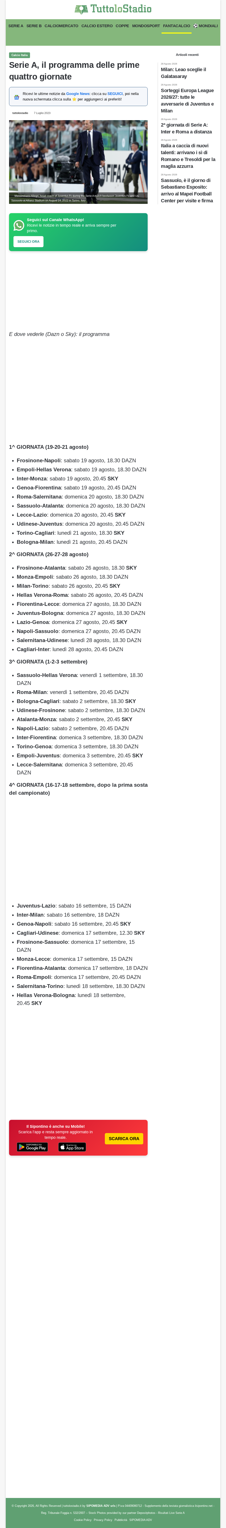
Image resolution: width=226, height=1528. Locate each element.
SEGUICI (115, 94)
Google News (77, 94)
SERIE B (34, 26)
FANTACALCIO (176, 26)
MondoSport (146, 26)
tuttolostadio (20, 113)
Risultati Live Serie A (171, 1513)
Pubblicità (121, 1520)
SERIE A (15, 26)
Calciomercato (61, 26)
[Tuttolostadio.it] (113, 9)
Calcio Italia (19, 55)
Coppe (122, 26)
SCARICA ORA (124, 1138)
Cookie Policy (83, 1520)
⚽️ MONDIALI (205, 26)
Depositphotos (146, 1513)
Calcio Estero (97, 26)
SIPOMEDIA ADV (140, 1520)
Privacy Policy (103, 1520)
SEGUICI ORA (28, 241)
